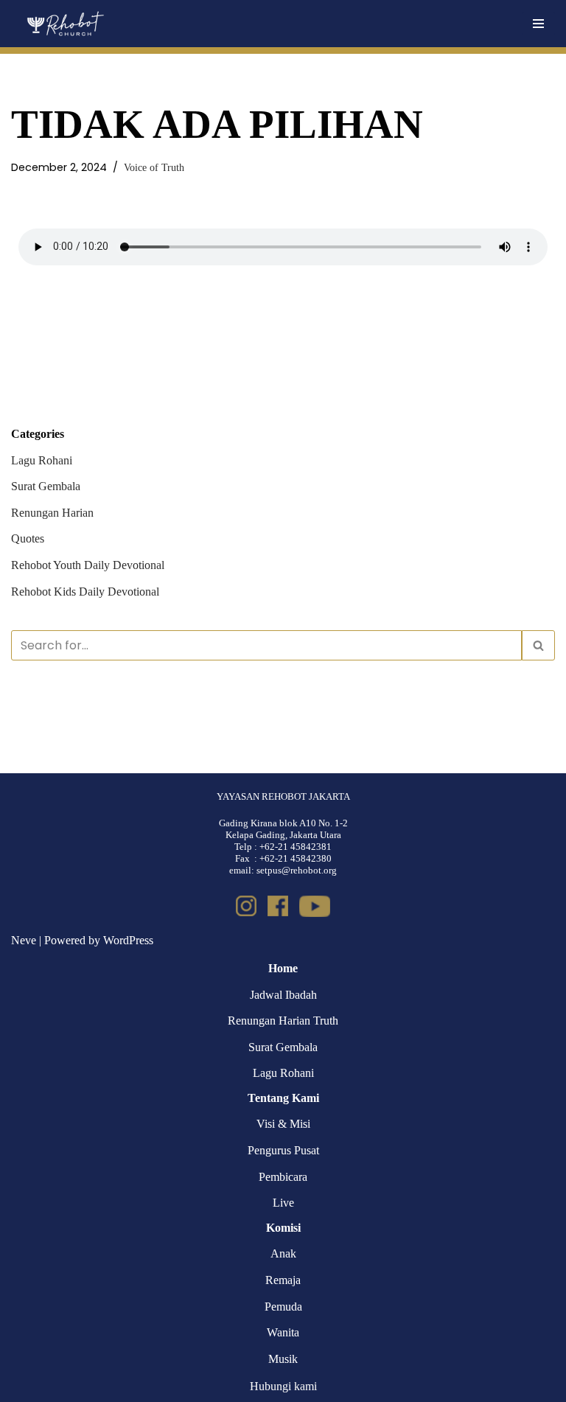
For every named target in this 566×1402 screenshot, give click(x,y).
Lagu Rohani (41, 460)
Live (283, 1202)
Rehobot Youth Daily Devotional (87, 565)
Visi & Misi (283, 1123)
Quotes (27, 538)
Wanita (283, 1332)
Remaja (283, 1280)
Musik (283, 1359)
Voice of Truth (154, 167)
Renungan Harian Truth (283, 1020)
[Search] (538, 645)
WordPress (128, 940)
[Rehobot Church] (64, 23)
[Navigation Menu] (538, 23)
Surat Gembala (45, 486)
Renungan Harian (52, 512)
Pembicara (283, 1177)
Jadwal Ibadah (283, 994)
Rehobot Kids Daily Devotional (85, 591)
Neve (23, 940)
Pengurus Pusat (283, 1150)
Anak (283, 1253)
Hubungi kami (283, 1386)
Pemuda (283, 1306)
